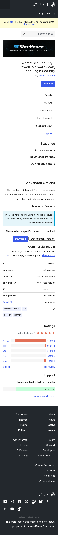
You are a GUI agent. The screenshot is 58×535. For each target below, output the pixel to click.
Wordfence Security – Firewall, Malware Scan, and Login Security (36, 67)
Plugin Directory (47, 13)
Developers (49, 450)
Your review (48, 366)
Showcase (22, 414)
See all (6, 366)
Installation (46, 110)
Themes (23, 419)
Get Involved (20, 439)
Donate (22, 450)
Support (47, 133)
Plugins (24, 424)
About (51, 414)
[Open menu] (5, 4)
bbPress (49, 475)
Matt (51, 470)
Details (48, 95)
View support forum (44, 396)
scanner (17, 315)
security (7, 315)
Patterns (23, 430)
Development (44, 117)
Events (24, 445)
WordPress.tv (46, 455)
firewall (17, 309)
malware (8, 309)
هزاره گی (43, 494)
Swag (23, 455)
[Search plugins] (23, 34)
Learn (52, 439)
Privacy (51, 430)
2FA (24, 309)
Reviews (47, 102)
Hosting (51, 424)
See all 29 (7, 302)
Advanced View (43, 125)
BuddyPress (47, 481)
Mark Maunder (47, 75)
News (52, 419)
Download (48, 83)
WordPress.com (45, 465)
